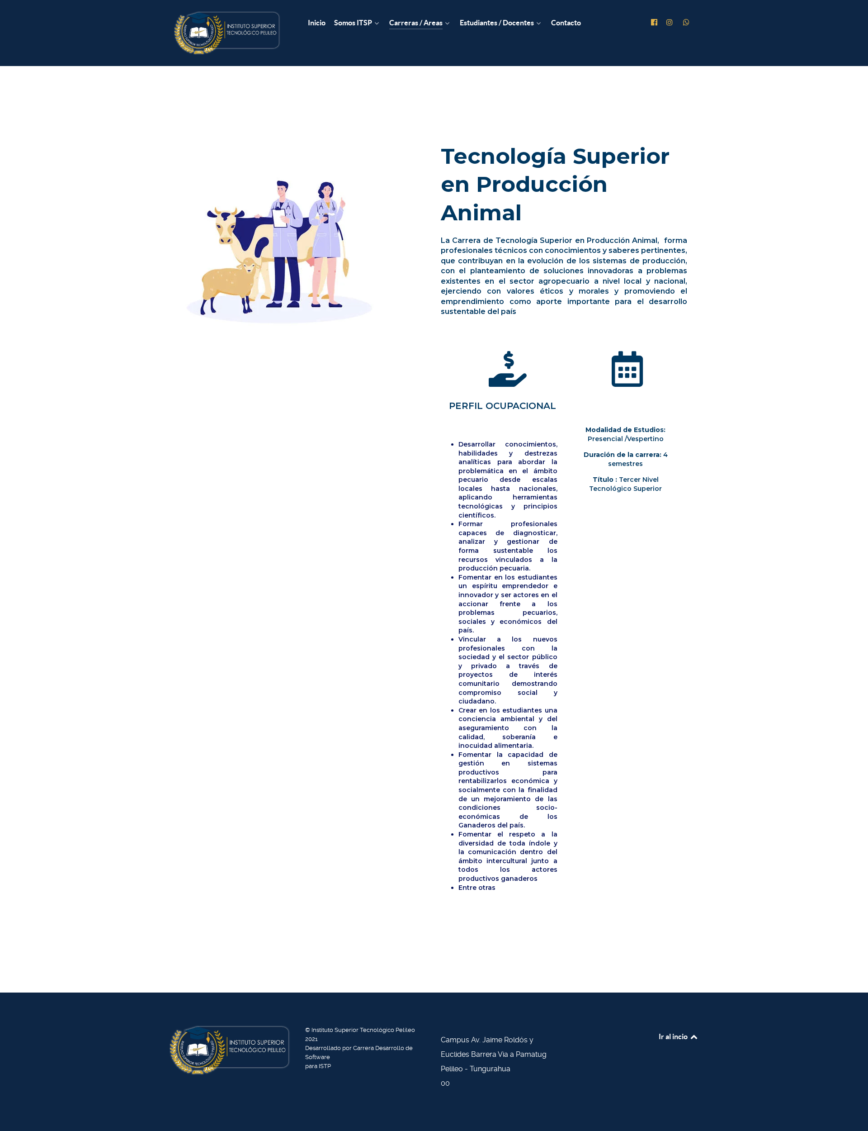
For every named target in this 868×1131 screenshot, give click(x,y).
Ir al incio (674, 1036)
